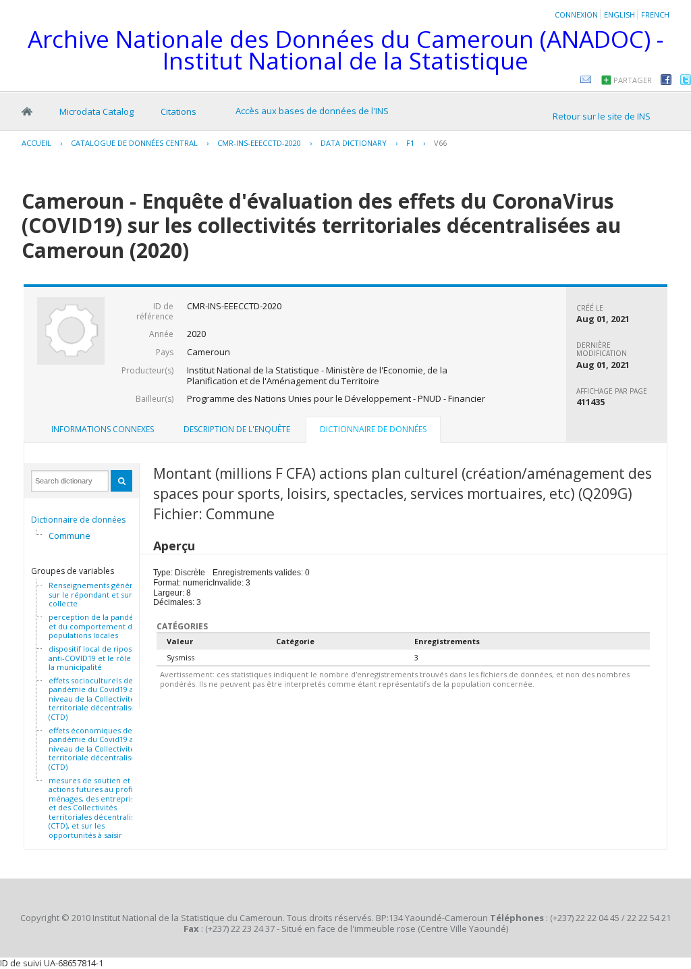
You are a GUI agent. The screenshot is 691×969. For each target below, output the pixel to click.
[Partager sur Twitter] (685, 82)
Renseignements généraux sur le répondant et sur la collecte (97, 594)
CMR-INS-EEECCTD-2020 (259, 143)
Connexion (576, 14)
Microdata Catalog (96, 111)
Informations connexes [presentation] (102, 429)
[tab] (102, 429)
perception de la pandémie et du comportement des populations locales (98, 626)
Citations (178, 111)
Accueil (27, 111)
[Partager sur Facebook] (666, 82)
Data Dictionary (354, 143)
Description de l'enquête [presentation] (237, 429)
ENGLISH (619, 14)
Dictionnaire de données (78, 519)
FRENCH (655, 14)
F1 (410, 143)
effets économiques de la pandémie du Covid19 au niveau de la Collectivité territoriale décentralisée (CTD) (94, 749)
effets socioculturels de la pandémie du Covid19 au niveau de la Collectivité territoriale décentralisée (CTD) (95, 699)
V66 (440, 143)
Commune (69, 535)
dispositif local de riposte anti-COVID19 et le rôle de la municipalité (95, 658)
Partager (632, 80)
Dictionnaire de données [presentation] (373, 429)
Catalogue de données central (134, 143)
